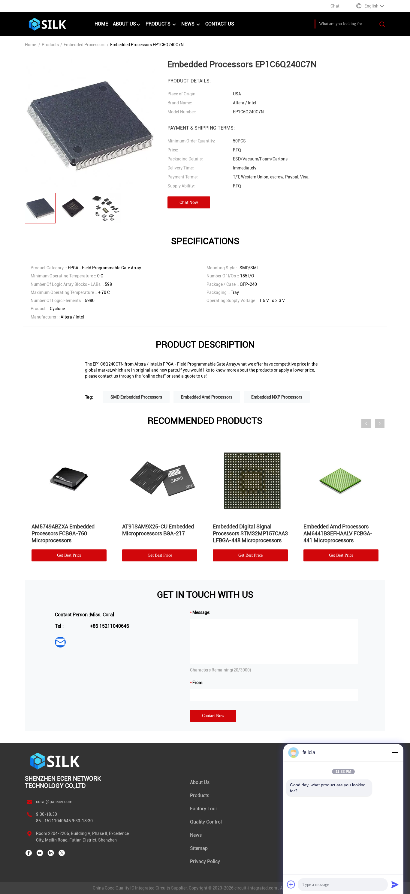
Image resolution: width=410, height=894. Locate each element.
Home (101, 24)
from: (197, 682)
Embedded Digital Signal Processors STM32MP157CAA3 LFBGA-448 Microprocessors (250, 533)
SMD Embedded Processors (136, 397)
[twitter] (61, 853)
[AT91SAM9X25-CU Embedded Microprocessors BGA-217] (160, 479)
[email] (60, 642)
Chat (334, 6)
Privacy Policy (205, 861)
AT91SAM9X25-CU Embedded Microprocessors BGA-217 (158, 530)
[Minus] (395, 752)
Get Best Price (69, 555)
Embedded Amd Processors (206, 397)
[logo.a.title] (57, 24)
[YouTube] (39, 853)
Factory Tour (203, 809)
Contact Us (219, 24)
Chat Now (188, 202)
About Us (124, 24)
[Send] (395, 884)
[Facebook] (28, 853)
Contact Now (213, 715)
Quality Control (206, 822)
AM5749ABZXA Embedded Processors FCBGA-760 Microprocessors (63, 533)
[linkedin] (50, 853)
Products (159, 24)
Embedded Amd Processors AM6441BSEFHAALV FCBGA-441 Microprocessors (337, 533)
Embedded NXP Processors (276, 397)
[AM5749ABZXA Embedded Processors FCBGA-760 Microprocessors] (69, 479)
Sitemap (199, 848)
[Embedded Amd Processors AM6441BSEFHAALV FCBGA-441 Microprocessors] (341, 479)
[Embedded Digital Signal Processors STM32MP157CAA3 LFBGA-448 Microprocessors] (250, 479)
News (188, 24)
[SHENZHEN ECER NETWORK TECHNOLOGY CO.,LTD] (55, 760)
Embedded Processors (84, 44)
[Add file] (291, 884)
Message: (201, 612)
